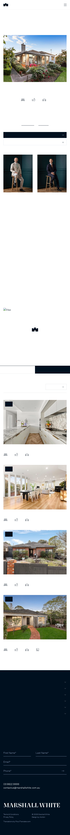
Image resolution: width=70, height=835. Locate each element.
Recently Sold (10, 387)
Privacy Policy (8, 817)
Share (9, 142)
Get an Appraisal (15, 135)
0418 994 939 (10, 206)
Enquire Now (52, 369)
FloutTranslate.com (23, 821)
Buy (5, 682)
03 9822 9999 (11, 784)
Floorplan (43, 123)
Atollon (42, 817)
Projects (9, 701)
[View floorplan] (62, 78)
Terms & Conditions (11, 814)
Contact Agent (17, 369)
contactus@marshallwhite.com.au (21, 787)
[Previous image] (8, 59)
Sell (6, 688)
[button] (35, 330)
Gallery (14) (27, 123)
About (7, 713)
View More (54, 386)
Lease (7, 694)
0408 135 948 (44, 206)
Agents (8, 707)
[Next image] (62, 59)
